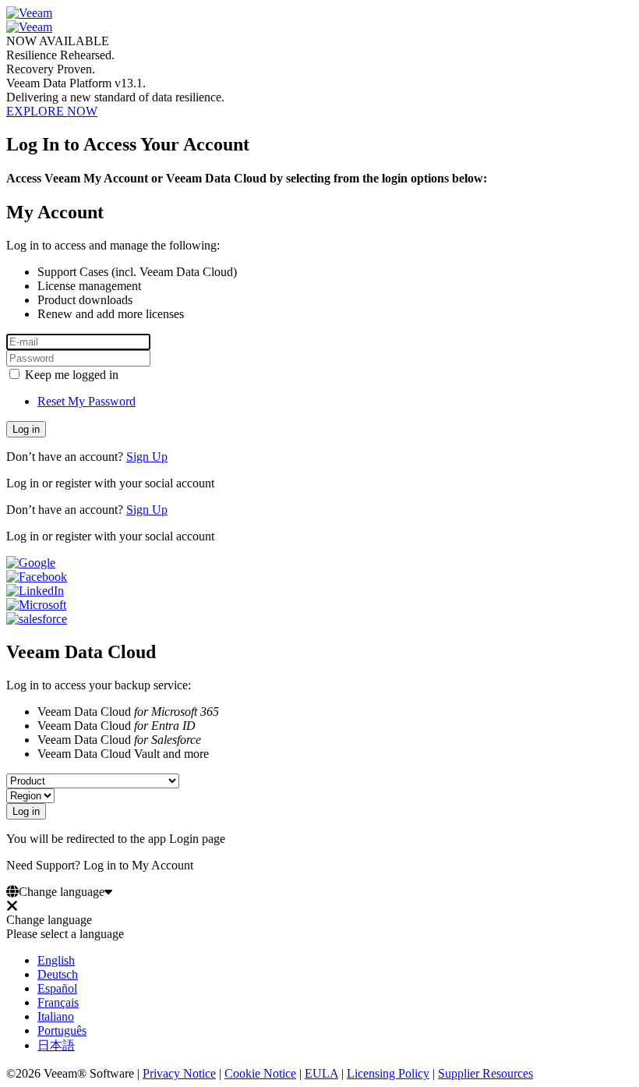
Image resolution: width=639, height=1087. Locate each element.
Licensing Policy (388, 1073)
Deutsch (57, 974)
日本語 (56, 1045)
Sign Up (147, 456)
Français (58, 1002)
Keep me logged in (70, 374)
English (56, 960)
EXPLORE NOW (51, 111)
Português (61, 1030)
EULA (321, 1073)
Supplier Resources (485, 1073)
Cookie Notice (260, 1073)
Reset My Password (86, 401)
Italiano (55, 1016)
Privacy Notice (179, 1073)
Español (57, 988)
